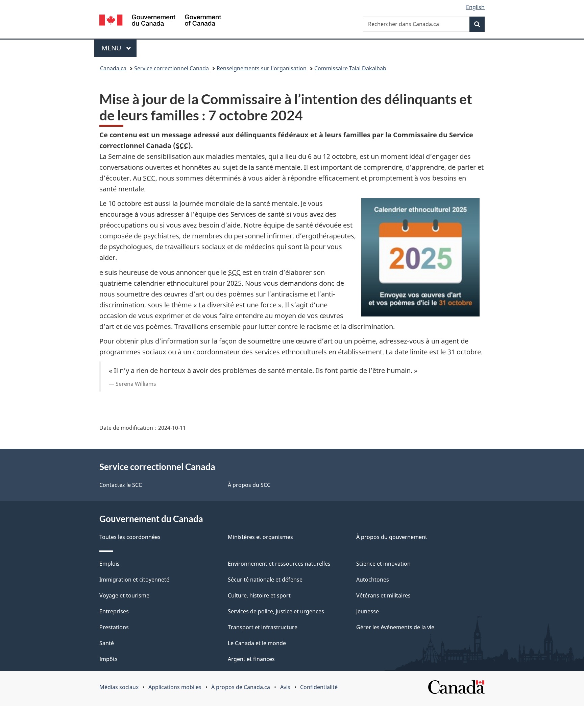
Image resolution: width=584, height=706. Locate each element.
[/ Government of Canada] (160, 21)
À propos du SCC (249, 485)
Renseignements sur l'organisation (262, 68)
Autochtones (372, 579)
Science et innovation (383, 563)
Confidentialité (319, 687)
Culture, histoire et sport (259, 595)
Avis (285, 687)
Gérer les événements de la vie (395, 627)
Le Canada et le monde (257, 643)
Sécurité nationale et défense (265, 579)
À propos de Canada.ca (240, 687)
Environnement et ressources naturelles (279, 563)
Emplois (109, 563)
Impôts (108, 659)
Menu (119, 47)
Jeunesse (367, 611)
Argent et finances (251, 659)
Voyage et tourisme (124, 595)
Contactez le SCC (120, 485)
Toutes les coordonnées (130, 537)
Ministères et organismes (260, 537)
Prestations (114, 627)
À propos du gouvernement (391, 537)
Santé (106, 643)
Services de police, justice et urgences (276, 611)
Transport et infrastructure (262, 627)
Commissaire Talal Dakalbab (350, 68)
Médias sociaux (119, 687)
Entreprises (114, 611)
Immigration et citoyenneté (134, 579)
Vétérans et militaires (383, 595)
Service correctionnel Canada (171, 68)
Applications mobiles (174, 687)
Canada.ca (113, 68)
